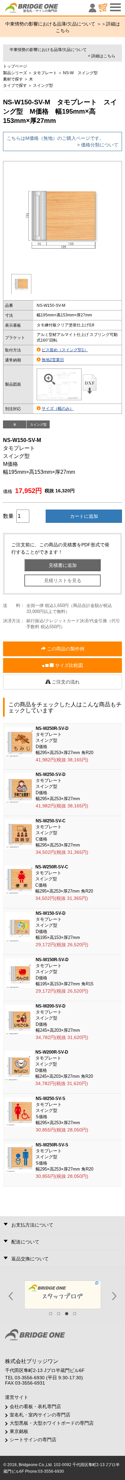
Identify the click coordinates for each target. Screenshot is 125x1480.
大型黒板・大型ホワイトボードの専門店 (52, 1423)
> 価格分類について (97, 144)
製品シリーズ (15, 73)
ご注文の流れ (65, 682)
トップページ (15, 66)
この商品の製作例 (65, 648)
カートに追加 (84, 516)
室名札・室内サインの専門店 (40, 1414)
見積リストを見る (62, 580)
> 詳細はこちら (101, 56)
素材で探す (13, 79)
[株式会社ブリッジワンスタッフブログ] (62, 1294)
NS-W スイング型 (80, 73)
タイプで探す (15, 85)
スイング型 (43, 85)
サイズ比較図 (68, 665)
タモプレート (45, 73)
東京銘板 (19, 1431)
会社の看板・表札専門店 (35, 1406)
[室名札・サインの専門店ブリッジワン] (43, 9)
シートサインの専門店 (33, 1439)
